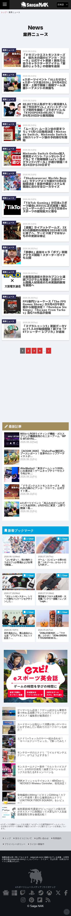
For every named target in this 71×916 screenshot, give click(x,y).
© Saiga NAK (35, 906)
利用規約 (57, 838)
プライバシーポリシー (15, 843)
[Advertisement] (35, 388)
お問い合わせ (42, 838)
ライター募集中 (37, 843)
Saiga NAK (35, 5)
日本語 (61, 4)
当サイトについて (23, 838)
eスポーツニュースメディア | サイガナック (35, 887)
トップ (8, 838)
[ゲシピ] (35, 701)
